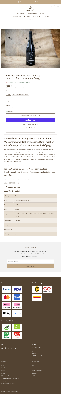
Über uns (46, 16)
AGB (33, 365)
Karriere (3, 370)
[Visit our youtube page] (15, 348)
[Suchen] (51, 6)
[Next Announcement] (53, 2)
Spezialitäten (16, 16)
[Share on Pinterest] (32, 128)
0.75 (9, 94)
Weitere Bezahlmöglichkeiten (30, 124)
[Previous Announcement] (8, 2)
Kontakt (3, 368)
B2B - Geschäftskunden (7, 376)
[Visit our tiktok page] (12, 348)
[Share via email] (35, 128)
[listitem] (30, 2)
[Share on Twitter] (29, 128)
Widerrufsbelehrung (37, 370)
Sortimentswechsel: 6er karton (20, 94)
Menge (8, 105)
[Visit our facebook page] (2, 348)
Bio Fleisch (20, 13)
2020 (9, 101)
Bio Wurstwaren (32, 13)
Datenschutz (35, 368)
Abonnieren (31, 266)
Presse (3, 373)
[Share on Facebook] (26, 128)
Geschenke (36, 16)
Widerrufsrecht (5, 381)
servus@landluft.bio (37, 347)
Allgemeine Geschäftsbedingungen (10, 378)
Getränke (27, 16)
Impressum (34, 373)
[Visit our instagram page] (5, 348)
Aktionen (30, 19)
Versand (19, 87)
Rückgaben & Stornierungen (8, 383)
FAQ (2, 365)
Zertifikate (34, 376)
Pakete (42, 13)
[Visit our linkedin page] (8, 348)
